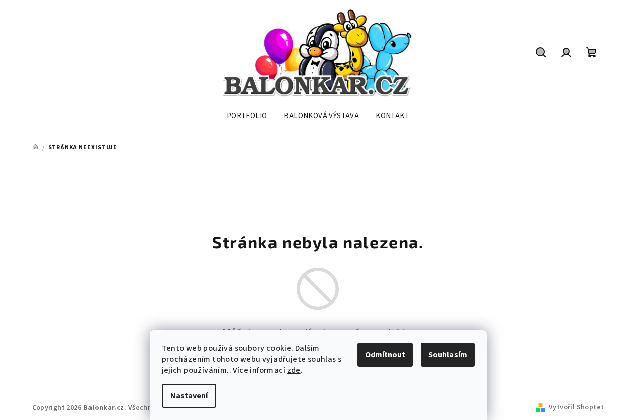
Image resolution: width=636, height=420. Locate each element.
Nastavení (189, 395)
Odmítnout (385, 354)
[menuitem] (247, 116)
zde (294, 370)
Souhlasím (447, 354)
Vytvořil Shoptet (576, 407)
